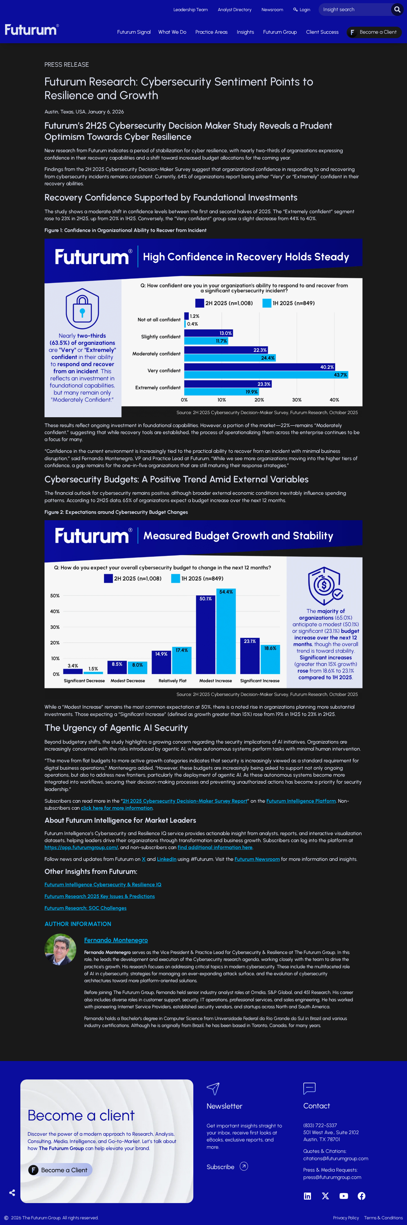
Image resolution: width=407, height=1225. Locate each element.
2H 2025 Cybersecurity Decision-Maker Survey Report (185, 801)
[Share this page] (12, 1193)
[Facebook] (362, 1196)
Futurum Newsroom (257, 859)
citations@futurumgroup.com (335, 1158)
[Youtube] (344, 1196)
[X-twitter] (325, 1196)
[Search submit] (397, 9)
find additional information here (215, 847)
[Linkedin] (307, 1196)
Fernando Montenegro (116, 940)
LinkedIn (166, 859)
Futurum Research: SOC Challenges (86, 908)
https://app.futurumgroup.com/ (81, 847)
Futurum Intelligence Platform (301, 801)
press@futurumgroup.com (332, 1177)
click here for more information (117, 808)
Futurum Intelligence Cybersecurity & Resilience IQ (103, 884)
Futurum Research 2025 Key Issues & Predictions (100, 896)
